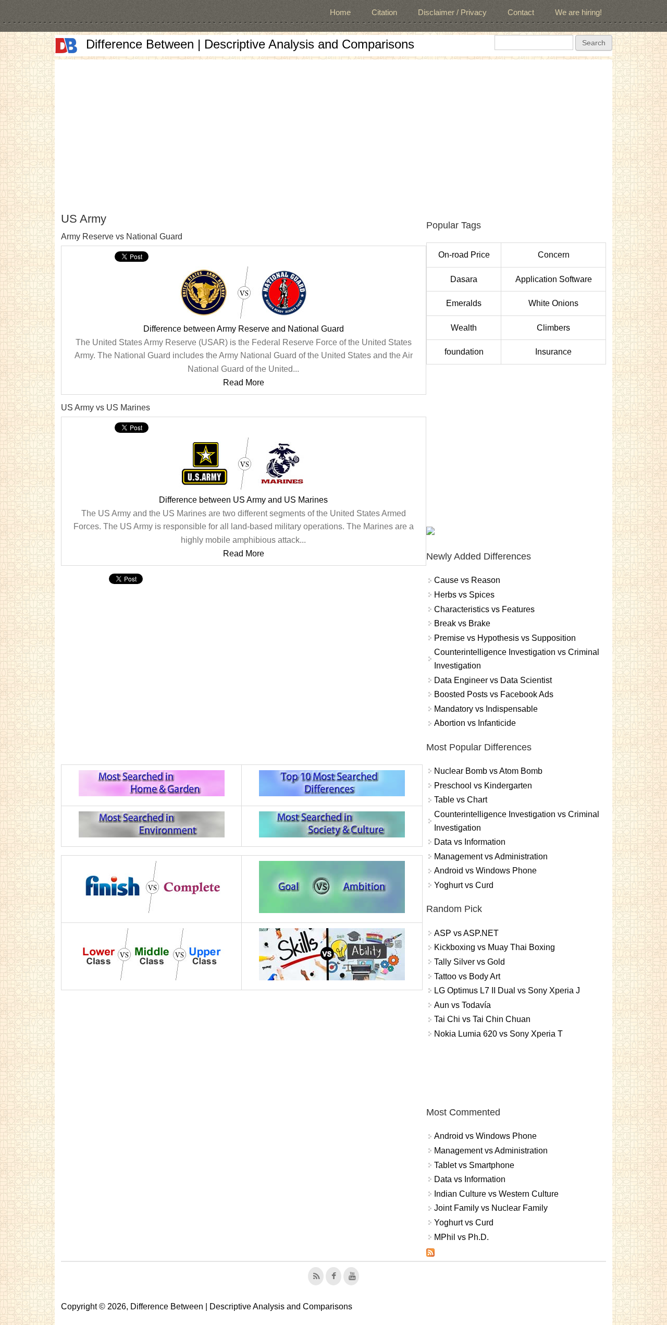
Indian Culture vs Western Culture (496, 1193)
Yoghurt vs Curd (463, 885)
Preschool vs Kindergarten (483, 785)
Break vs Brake (462, 623)
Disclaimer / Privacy (452, 12)
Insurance (553, 351)
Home (340, 12)
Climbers (553, 327)
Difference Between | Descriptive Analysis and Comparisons (250, 44)
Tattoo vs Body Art (467, 976)
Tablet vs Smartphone (474, 1165)
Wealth (464, 327)
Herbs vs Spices (464, 594)
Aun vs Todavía (462, 1005)
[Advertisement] (333, 132)
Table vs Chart (460, 799)
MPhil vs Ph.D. (461, 1237)
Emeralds (463, 303)
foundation (464, 351)
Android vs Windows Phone (485, 870)
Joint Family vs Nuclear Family (491, 1208)
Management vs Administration (491, 856)
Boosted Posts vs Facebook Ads (493, 694)
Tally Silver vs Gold (469, 961)
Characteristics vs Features (484, 609)
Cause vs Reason (467, 580)
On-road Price (464, 254)
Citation (384, 12)
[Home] (66, 45)
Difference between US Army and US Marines (243, 499)
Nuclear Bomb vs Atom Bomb (488, 771)
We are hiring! (578, 12)
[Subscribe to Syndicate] (430, 1253)
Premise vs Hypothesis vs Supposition (505, 638)
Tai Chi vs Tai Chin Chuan (482, 1019)
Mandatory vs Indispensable (486, 708)
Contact (521, 12)
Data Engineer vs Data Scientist (493, 680)
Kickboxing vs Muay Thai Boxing (494, 947)
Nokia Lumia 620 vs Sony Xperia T (498, 1033)
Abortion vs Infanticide (475, 723)
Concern (554, 254)
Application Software (553, 279)
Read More (243, 382)
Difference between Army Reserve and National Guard (243, 328)
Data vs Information (469, 841)
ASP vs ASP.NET (466, 933)
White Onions (553, 303)
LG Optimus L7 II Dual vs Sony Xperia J (507, 990)
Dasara (463, 279)
